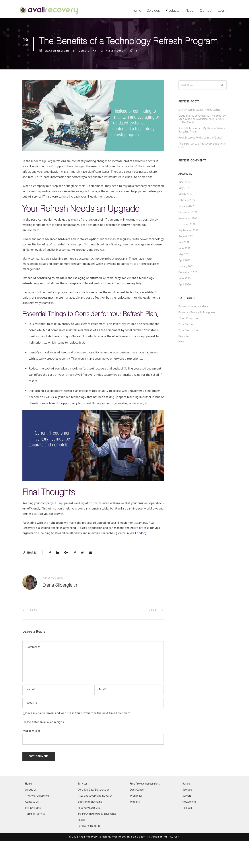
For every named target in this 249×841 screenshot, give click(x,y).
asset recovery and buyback (105, 368)
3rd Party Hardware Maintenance (97, 814)
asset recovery (116, 51)
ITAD (93, 51)
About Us (31, 790)
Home (136, 10)
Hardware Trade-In (89, 826)
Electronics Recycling (90, 802)
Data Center (185, 324)
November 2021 (187, 218)
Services (153, 10)
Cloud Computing (188, 318)
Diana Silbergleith (57, 51)
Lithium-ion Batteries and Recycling (199, 110)
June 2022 (184, 182)
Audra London (136, 533)
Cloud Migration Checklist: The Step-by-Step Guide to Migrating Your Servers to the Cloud (202, 119)
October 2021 (186, 224)
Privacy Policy (33, 808)
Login (222, 10)
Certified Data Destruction (94, 790)
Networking (189, 802)
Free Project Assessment (145, 784)
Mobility (135, 802)
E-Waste (84, 51)
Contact (206, 10)
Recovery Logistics (89, 808)
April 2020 (184, 285)
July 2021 (183, 242)
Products (173, 10)
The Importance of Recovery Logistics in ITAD (202, 145)
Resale (81, 820)
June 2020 (184, 278)
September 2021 (188, 230)
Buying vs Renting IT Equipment (197, 312)
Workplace (136, 796)
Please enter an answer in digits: (43, 722)
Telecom (187, 808)
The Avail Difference (37, 796)
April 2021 (184, 260)
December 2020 (187, 272)
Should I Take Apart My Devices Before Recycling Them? (201, 130)
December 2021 (187, 212)
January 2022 (186, 206)
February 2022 (186, 200)
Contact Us (32, 802)
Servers (186, 796)
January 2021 (185, 266)
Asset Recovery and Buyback (95, 796)
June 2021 (184, 248)
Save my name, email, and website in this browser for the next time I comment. (78, 713)
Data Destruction (188, 330)
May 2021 (184, 254)
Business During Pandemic (193, 306)
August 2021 (185, 236)
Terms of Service (35, 814)
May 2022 (184, 188)
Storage (187, 790)
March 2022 (185, 194)
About (189, 10)
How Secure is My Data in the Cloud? (200, 138)
